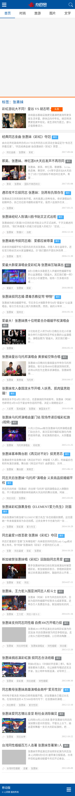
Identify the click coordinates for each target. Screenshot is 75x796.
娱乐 (55, 137)
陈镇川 (20, 232)
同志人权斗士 (33, 614)
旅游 (37, 13)
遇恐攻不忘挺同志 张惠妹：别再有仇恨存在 (33, 192)
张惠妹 (22, 152)
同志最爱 (18, 551)
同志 (26, 582)
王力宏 (20, 614)
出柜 (29, 232)
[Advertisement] (37, 57)
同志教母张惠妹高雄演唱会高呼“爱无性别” (32, 689)
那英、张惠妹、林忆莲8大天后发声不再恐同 (33, 161)
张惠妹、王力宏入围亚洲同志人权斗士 (29, 591)
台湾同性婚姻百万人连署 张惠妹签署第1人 (32, 745)
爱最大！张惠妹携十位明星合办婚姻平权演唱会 (35, 320)
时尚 (22, 13)
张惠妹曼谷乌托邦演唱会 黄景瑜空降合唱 (31, 356)
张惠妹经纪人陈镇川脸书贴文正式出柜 (29, 216)
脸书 (19, 256)
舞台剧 (20, 469)
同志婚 (63, 646)
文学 (67, 13)
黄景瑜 (20, 380)
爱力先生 (31, 527)
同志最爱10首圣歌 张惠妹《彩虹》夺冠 (29, 535)
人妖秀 (10, 409)
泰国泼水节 (44, 409)
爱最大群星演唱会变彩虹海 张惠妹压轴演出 (33, 265)
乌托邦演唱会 (23, 445)
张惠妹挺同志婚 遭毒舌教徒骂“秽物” (28, 296)
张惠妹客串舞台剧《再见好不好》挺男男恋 (32, 453)
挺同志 (20, 312)
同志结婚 (31, 681)
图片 (52, 13)
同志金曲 (11, 152)
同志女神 (21, 737)
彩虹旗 (36, 445)
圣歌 (9, 551)
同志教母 (11, 705)
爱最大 (10, 288)
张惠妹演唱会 (37, 646)
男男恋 (30, 469)
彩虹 (31, 152)
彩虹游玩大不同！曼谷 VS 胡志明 (25, 109)
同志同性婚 (22, 646)
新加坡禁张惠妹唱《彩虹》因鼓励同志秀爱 (32, 559)
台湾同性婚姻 (13, 768)
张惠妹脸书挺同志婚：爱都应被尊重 (27, 240)
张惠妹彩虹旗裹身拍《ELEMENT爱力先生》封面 (37, 506)
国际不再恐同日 (32, 184)
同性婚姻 (52, 646)
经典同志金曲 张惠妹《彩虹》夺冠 (26, 136)
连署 (25, 768)
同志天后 (11, 498)
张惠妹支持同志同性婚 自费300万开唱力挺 (32, 622)
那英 (9, 184)
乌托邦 (30, 380)
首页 (7, 13)
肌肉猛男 (21, 409)
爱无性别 (33, 705)
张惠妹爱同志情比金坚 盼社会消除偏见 (29, 713)
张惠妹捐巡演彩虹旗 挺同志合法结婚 (28, 658)
